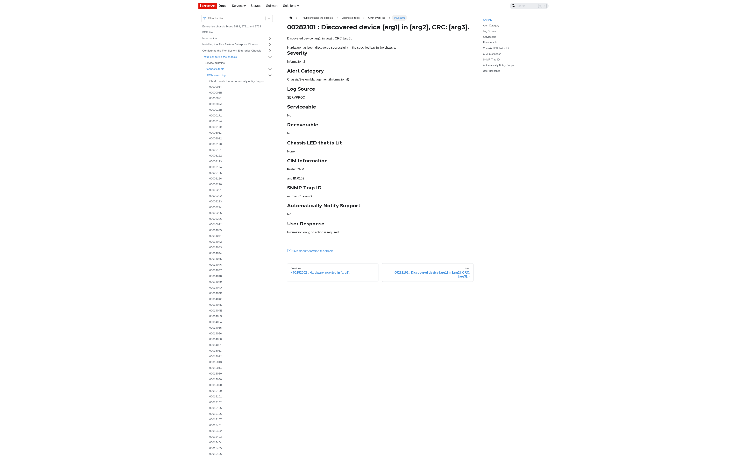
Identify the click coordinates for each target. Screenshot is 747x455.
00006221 (215, 190)
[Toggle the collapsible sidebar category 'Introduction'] (270, 38)
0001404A (215, 287)
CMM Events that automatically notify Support (237, 81)
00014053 (215, 316)
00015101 (215, 396)
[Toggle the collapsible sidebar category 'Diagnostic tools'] (270, 69)
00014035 (215, 230)
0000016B (215, 109)
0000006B (215, 92)
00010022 (215, 224)
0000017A (215, 121)
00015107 (215, 419)
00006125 (215, 172)
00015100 (215, 390)
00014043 (215, 247)
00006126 (215, 178)
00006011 (215, 132)
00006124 (215, 167)
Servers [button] (237, 5)
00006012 (215, 138)
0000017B (215, 127)
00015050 (215, 373)
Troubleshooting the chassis (219, 56)
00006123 (215, 161)
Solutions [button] (289, 5)
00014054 (215, 322)
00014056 (215, 333)
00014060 (215, 339)
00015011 (215, 350)
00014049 (215, 281)
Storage (256, 5)
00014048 (215, 276)
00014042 (215, 241)
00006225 (215, 212)
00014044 (215, 253)
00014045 (215, 258)
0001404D (215, 304)
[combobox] (208, 18)
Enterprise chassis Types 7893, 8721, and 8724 (231, 26)
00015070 (215, 385)
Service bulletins (215, 62)
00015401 (215, 425)
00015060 (215, 379)
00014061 (215, 344)
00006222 (215, 195)
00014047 (215, 270)
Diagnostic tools (214, 68)
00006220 (215, 184)
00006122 (215, 155)
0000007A (215, 104)
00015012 (215, 356)
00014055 (215, 327)
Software (272, 5)
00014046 (215, 264)
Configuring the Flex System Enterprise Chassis (231, 50)
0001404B (215, 293)
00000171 (215, 115)
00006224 (215, 207)
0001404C (215, 299)
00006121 (215, 149)
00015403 (215, 436)
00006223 (215, 201)
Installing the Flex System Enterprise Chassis (230, 44)
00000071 (215, 98)
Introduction (209, 38)
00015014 (215, 367)
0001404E (215, 310)
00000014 (215, 86)
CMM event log (216, 75)
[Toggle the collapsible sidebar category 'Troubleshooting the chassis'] (270, 57)
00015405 (215, 448)
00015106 (215, 413)
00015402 (215, 430)
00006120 (215, 144)
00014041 (215, 235)
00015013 (215, 362)
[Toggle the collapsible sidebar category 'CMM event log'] (270, 75)
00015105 (215, 408)
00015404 (215, 442)
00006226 (215, 218)
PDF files (207, 32)
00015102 (215, 402)
